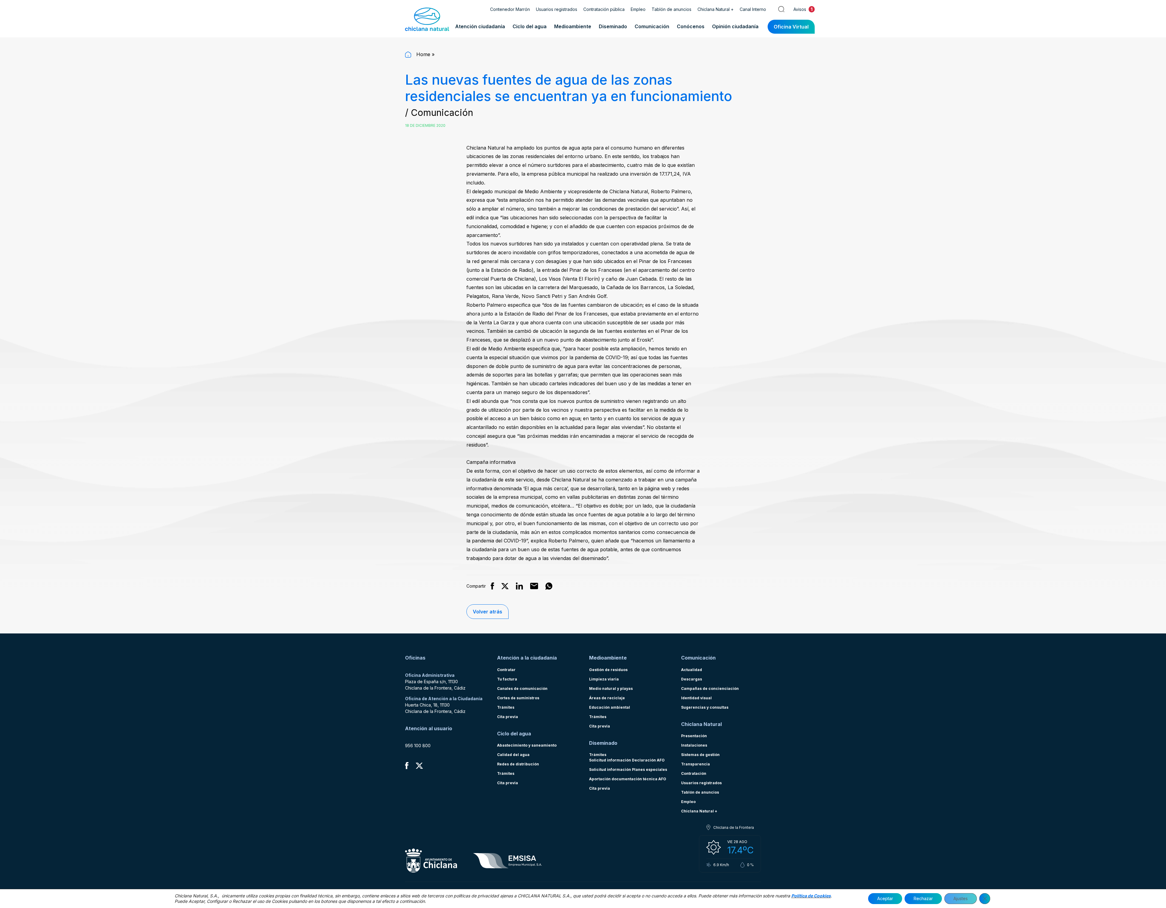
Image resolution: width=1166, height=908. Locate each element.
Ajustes (960, 898)
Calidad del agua (513, 754)
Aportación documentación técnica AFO (627, 779)
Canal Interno (753, 9)
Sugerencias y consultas (704, 707)
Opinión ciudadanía (735, 26)
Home (422, 54)
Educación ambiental (609, 707)
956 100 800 (418, 745)
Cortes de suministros (518, 698)
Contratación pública (604, 9)
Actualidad (691, 669)
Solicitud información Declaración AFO (627, 760)
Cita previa (507, 716)
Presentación (694, 736)
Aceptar (885, 898)
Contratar (506, 669)
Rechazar (923, 898)
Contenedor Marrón (510, 9)
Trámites (505, 707)
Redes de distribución (518, 764)
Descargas (691, 679)
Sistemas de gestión (700, 754)
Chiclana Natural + (715, 9)
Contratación (693, 773)
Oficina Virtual (791, 27)
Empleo (638, 9)
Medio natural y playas (611, 688)
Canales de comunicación (522, 688)
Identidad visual (696, 698)
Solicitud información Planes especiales (628, 769)
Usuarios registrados (556, 9)
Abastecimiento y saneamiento (527, 745)
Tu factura (507, 679)
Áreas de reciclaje (607, 698)
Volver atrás (487, 612)
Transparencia (695, 764)
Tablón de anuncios (671, 9)
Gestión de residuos (608, 669)
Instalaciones (694, 745)
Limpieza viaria (604, 679)
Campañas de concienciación (710, 688)
